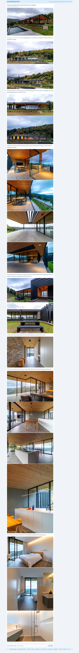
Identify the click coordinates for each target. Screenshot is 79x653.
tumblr (64, 649)
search (28, 649)
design (65, 1)
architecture (51, 1)
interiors (56, 1)
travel (70, 1)
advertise (37, 649)
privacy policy (44, 649)
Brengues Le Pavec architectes (14, 37)
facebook (55, 649)
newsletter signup (22, 649)
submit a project (13, 649)
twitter (60, 649)
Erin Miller (9, 6)
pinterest (50, 649)
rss (68, 649)
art (68, 1)
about (33, 649)
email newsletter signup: (12, 645)
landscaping (60, 1)
